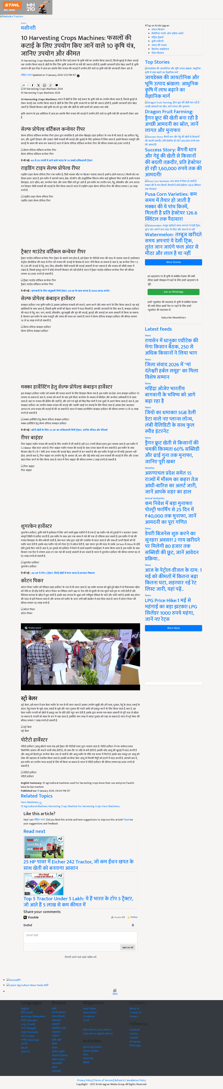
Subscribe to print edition (97, 1030)
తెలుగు (24, 1048)
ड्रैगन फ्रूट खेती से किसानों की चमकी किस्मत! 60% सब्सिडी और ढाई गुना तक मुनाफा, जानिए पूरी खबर (172, 452)
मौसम (54, 1044)
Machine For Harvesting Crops (84, 806)
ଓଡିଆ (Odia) (27, 1036)
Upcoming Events (92, 1047)
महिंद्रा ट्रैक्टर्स (157, 37)
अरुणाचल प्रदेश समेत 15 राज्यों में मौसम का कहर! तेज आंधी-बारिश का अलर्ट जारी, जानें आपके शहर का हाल (171, 482)
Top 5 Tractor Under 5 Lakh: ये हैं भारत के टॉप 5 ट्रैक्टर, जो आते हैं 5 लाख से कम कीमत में (78, 901)
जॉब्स (114, 994)
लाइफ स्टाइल (58, 1059)
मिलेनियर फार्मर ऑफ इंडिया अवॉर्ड (167, 33)
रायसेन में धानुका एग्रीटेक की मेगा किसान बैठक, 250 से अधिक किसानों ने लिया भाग (171, 347)
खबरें (54, 1008)
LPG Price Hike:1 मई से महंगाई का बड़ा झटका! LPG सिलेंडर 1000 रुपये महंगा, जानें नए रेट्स (171, 610)
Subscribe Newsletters (173, 317)
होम (19, 980)
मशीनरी (28, 28)
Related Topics (37, 796)
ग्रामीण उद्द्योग (58, 1052)
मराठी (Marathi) (29, 1020)
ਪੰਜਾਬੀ (24, 1044)
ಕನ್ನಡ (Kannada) (29, 1032)
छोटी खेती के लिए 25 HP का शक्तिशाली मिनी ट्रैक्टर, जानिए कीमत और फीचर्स (69, 430)
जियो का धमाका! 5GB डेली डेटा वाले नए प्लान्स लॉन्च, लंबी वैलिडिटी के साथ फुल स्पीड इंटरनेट (170, 422)
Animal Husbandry (154, 498)
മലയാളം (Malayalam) (33, 1016)
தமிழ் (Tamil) (28, 1024)
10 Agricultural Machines (34, 806)
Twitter (133, 1034)
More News (173, 628)
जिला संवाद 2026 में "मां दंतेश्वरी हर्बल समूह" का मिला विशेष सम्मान (171, 371)
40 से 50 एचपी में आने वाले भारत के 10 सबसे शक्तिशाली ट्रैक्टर (62, 160)
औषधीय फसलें (59, 1028)
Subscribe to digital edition (98, 1033)
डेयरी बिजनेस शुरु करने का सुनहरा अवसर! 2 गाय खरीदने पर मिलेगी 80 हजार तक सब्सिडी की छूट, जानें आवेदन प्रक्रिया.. (172, 546)
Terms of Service (103, 1080)
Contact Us (135, 1012)
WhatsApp (135, 1045)
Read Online (89, 1008)
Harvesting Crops (57, 806)
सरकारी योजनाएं (60, 1055)
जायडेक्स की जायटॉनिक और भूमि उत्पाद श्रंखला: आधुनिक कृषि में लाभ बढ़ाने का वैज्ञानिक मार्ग (172, 87)
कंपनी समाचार (59, 1012)
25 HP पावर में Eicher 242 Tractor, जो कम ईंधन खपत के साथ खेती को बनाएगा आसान (79, 865)
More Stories (173, 262)
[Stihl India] (26, 7)
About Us (134, 1008)
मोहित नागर (26, 75)
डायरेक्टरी (56, 1071)
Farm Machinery (30, 802)
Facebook (134, 1030)
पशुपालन (56, 1032)
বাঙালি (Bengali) (28, 1028)
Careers (133, 1016)
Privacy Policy (84, 1080)
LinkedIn (133, 1037)
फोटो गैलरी (88, 1059)
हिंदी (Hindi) (27, 1012)
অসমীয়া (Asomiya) (30, 1040)
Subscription (90, 1012)
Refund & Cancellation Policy (130, 1080)
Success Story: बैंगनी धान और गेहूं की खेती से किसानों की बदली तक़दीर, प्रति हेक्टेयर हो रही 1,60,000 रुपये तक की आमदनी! (173, 162)
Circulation (89, 1016)
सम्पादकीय (57, 1063)
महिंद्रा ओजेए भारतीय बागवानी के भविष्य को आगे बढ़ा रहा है (170, 395)
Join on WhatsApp (173, 292)
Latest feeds (158, 329)
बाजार (55, 1048)
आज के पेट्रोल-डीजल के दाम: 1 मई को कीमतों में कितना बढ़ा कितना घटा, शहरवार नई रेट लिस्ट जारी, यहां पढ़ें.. (173, 579)
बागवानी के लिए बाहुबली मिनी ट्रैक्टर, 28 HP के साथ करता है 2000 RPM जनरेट (70, 291)
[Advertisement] (80, 360)
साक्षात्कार (56, 1020)
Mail (126, 820)
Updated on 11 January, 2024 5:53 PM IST (54, 75)
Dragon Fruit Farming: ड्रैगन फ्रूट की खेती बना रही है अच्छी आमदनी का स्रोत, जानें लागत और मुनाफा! (171, 121)
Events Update (91, 1051)
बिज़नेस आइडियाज (160, 49)
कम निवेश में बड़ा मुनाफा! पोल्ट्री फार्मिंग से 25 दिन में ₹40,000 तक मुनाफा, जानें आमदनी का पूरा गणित (170, 513)
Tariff (86, 1020)
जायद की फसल (159, 45)
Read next (34, 831)
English (25, 1008)
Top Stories (157, 62)
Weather (150, 468)
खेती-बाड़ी (56, 1040)
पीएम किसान (157, 53)
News (148, 335)
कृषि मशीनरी (157, 41)
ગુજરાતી (25, 1052)
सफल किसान (158, 29)
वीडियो (86, 1062)
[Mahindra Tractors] (11, 16)
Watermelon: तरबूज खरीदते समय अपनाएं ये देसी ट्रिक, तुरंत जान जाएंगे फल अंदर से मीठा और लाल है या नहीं (173, 244)
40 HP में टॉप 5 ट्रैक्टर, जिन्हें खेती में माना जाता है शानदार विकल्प (63, 573)
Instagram (135, 1041)
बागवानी (56, 1024)
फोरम (85, 1055)
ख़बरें (46, 985)
